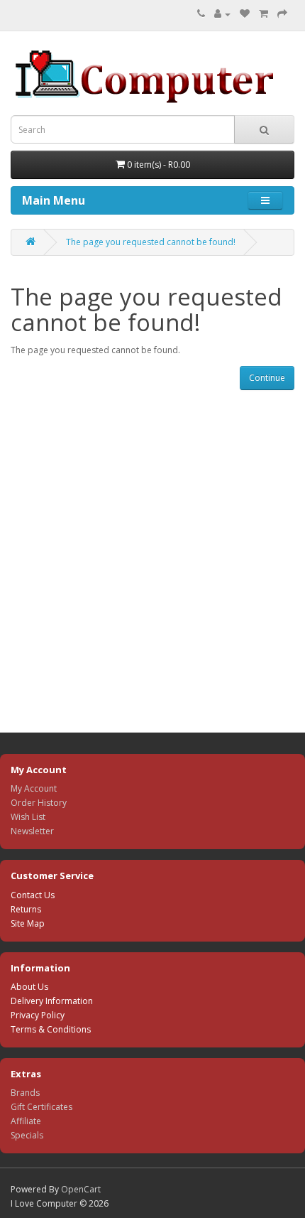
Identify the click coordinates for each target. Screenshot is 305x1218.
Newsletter (32, 831)
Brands (25, 1093)
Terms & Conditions (51, 1029)
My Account (34, 788)
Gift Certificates (41, 1107)
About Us (29, 987)
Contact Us (33, 895)
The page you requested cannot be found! (150, 242)
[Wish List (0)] (245, 14)
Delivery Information (52, 1001)
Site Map (28, 923)
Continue (267, 378)
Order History (39, 803)
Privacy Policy (38, 1015)
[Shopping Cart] (263, 14)
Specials (27, 1135)
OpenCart (81, 1189)
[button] (265, 200)
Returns (26, 909)
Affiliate (26, 1121)
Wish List (28, 817)
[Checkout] (282, 14)
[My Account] (222, 14)
